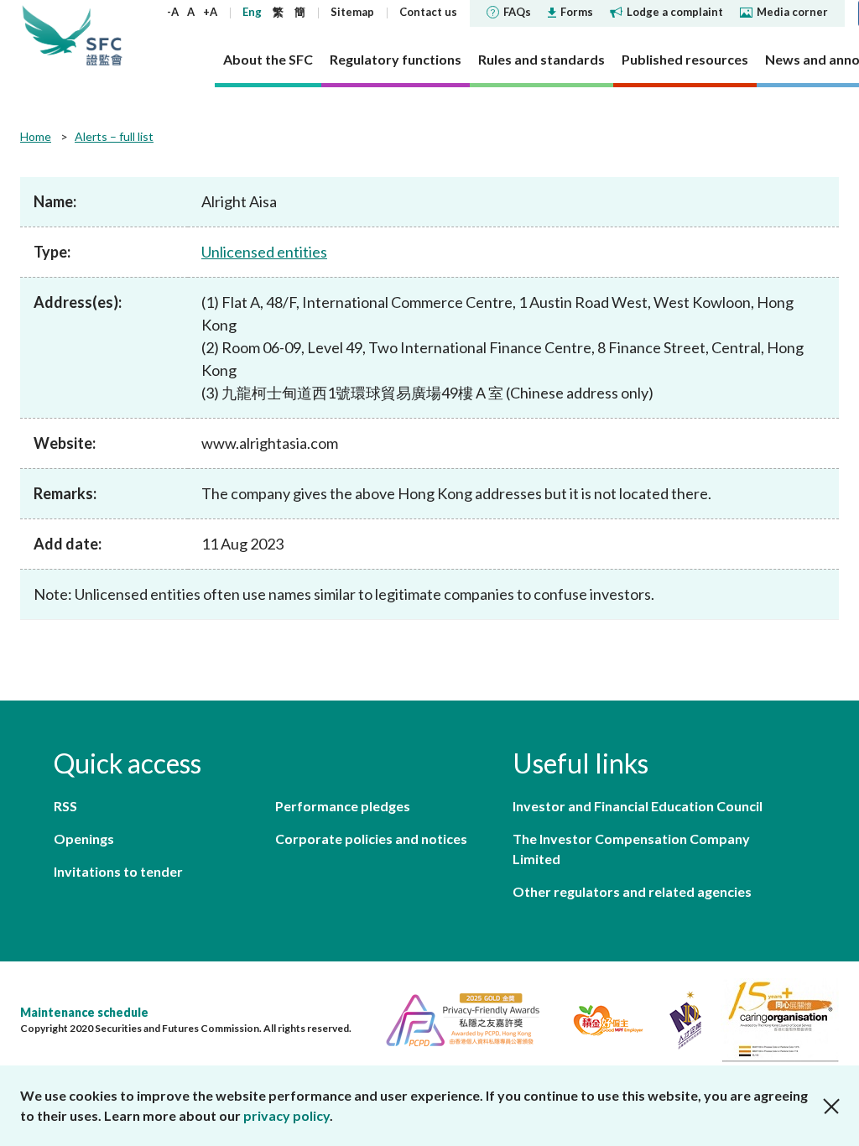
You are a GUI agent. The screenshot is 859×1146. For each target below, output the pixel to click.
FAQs (517, 11)
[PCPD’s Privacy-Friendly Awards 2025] (455, 1018)
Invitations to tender (118, 871)
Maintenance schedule (84, 1012)
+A (210, 11)
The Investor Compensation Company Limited (631, 849)
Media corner (792, 11)
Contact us (428, 11)
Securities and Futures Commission (104, 35)
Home (35, 136)
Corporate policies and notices (371, 838)
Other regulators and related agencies (632, 891)
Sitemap (352, 11)
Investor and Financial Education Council (638, 806)
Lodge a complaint (675, 11)
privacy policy (286, 1115)
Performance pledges (342, 806)
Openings (84, 838)
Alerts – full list (114, 136)
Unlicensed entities (264, 251)
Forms (576, 11)
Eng (252, 11)
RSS (65, 806)
